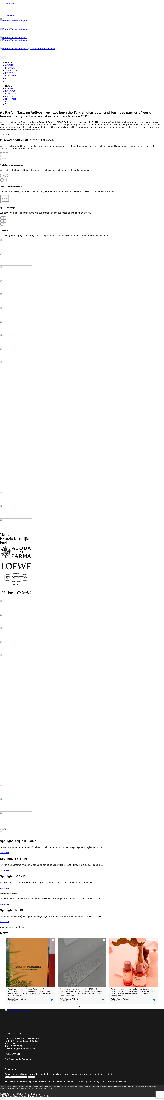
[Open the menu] (1, 18)
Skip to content (7, 15)
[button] (6, 971)
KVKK (20, 1094)
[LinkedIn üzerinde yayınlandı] (51, 999)
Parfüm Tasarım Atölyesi (40, 1096)
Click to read (4, 853)
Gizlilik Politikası (7, 1094)
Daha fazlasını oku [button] (15, 996)
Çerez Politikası (32, 1094)
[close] (3, 57)
